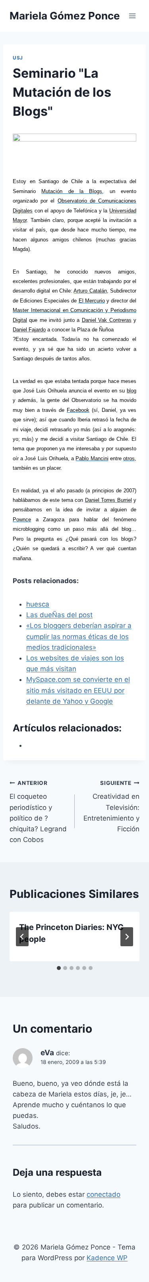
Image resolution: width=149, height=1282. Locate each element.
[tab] (59, 968)
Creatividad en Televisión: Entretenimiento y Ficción (111, 806)
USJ (18, 58)
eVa (47, 1052)
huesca (37, 604)
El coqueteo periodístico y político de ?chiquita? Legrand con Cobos (38, 812)
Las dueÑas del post (59, 615)
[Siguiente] (126, 936)
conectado (103, 1194)
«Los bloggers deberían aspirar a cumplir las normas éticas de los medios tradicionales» (79, 636)
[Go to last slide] (22, 936)
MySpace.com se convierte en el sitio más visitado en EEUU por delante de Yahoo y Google (78, 690)
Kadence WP (107, 1258)
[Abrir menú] (132, 16)
